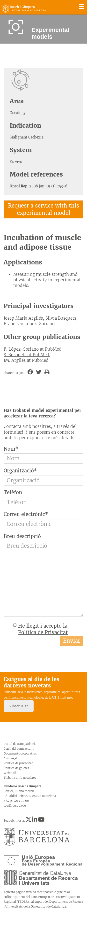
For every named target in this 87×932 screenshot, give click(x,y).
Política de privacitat (18, 763)
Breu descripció (22, 536)
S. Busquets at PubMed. (27, 354)
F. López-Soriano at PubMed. (33, 349)
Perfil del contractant (19, 748)
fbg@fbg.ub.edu (15, 805)
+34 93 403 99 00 (16, 800)
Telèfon (13, 492)
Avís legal (10, 758)
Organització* (20, 471)
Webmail (10, 773)
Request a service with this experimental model (43, 209)
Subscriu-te (19, 706)
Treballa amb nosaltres (20, 777)
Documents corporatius (20, 753)
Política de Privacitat (43, 632)
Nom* (11, 449)
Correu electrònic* (26, 514)
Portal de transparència (20, 744)
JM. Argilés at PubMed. (27, 360)
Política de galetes (16, 768)
